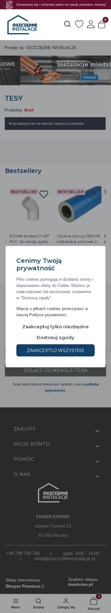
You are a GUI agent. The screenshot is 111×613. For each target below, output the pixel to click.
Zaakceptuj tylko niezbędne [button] (55, 326)
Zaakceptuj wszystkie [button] (55, 350)
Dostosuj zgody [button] (55, 337)
